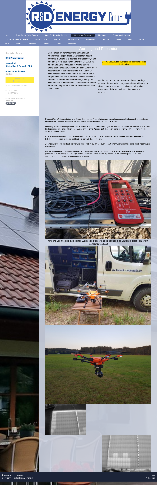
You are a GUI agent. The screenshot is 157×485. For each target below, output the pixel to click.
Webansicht (150, 478)
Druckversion (10, 475)
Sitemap (19, 475)
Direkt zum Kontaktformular (19, 80)
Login (153, 475)
